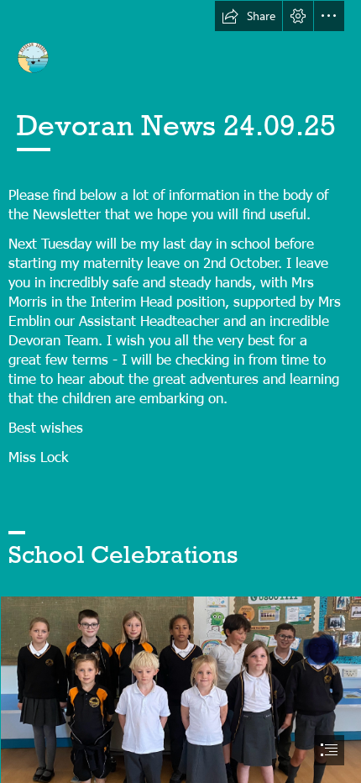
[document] (180, 391)
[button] (248, 16)
